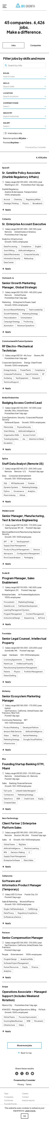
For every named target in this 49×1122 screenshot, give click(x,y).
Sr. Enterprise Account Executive (24, 224)
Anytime (14, 142)
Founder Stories (10, 1104)
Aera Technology (10, 818)
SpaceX (5, 167)
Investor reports (28, 1100)
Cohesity (6, 219)
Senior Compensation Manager (22, 937)
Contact (25, 1097)
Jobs (13, 45)
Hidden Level (8, 511)
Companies (35, 45)
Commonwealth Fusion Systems (17, 341)
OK (24, 1116)
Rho (4, 759)
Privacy (21, 1084)
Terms (28, 1084)
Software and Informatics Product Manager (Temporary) (21, 885)
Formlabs (6, 633)
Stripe (5, 986)
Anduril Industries (10, 397)
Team (6, 1094)
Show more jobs (24, 1045)
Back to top (26, 1053)
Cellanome (7, 876)
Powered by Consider (35, 147)
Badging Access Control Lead (22, 402)
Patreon (6, 932)
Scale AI (5, 573)
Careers (25, 1094)
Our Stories (8, 1100)
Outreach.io (8, 278)
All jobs (22, 138)
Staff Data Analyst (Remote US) (23, 463)
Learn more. (30, 1110)
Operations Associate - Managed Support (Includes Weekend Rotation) (24, 996)
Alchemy (6, 691)
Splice (5, 458)
